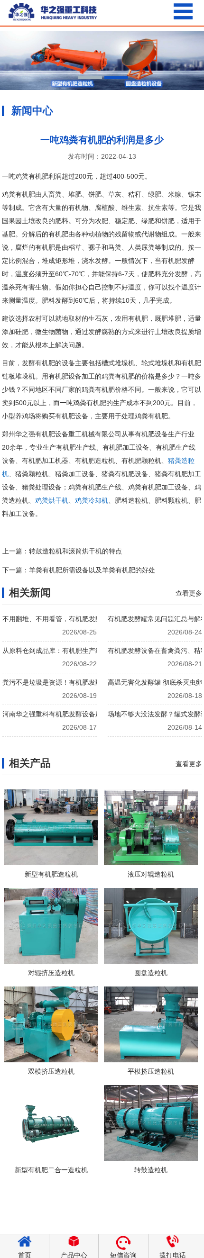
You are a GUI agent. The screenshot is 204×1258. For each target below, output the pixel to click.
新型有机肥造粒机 (51, 874)
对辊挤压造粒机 (51, 973)
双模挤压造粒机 (51, 1071)
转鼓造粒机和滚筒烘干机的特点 (75, 551)
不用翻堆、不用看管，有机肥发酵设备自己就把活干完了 (85, 619)
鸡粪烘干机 (51, 500)
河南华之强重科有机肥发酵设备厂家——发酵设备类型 (82, 714)
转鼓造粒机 (150, 1170)
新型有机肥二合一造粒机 (51, 1170)
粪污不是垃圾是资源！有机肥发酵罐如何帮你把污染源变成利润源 (94, 682)
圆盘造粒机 (150, 973)
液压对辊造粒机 (151, 874)
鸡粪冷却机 (91, 500)
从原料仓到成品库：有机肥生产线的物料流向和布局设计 (85, 650)
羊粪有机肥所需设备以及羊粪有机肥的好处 (92, 570)
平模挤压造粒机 (151, 1071)
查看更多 (189, 593)
